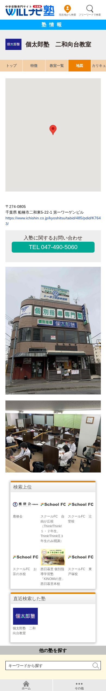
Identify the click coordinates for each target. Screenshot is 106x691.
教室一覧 (57, 66)
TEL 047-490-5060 (53, 247)
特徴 (34, 66)
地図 (79, 66)
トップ (11, 66)
